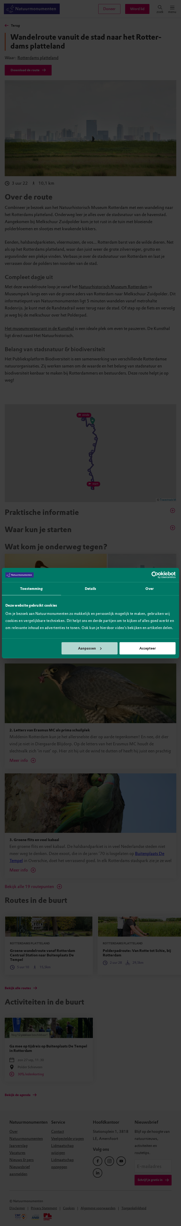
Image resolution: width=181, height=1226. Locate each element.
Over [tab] (149, 589)
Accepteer (147, 648)
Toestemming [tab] (31, 589)
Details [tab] (90, 589)
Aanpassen (87, 648)
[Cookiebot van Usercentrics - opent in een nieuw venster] (155, 575)
